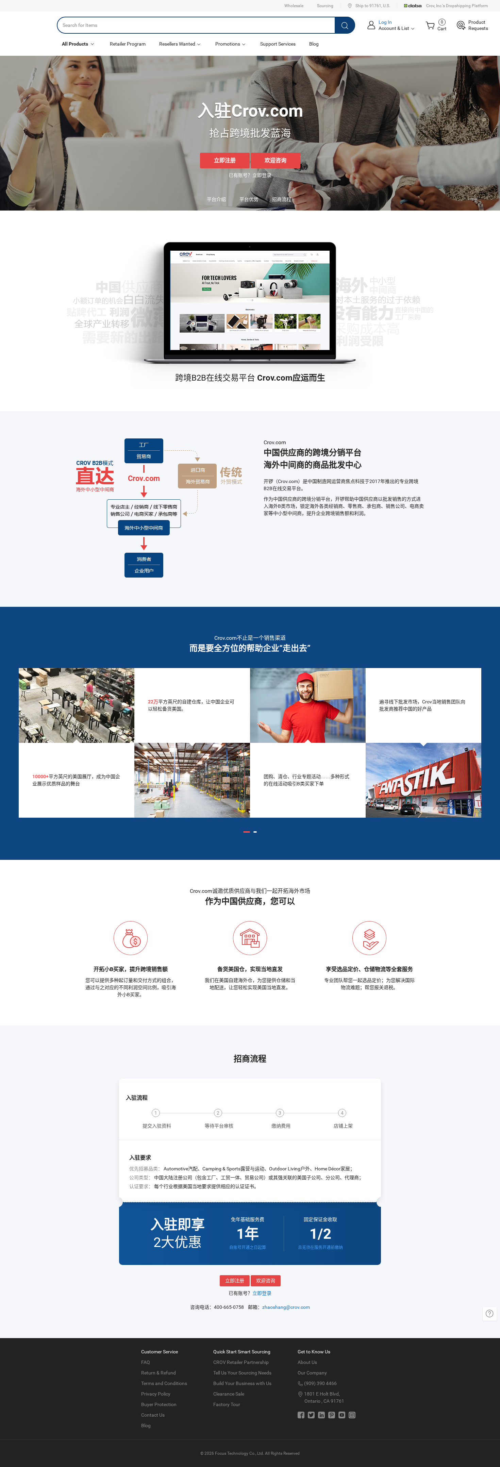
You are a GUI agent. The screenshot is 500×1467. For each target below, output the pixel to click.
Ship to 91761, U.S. (372, 5)
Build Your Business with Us (242, 1383)
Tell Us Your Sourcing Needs (242, 1373)
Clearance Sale (228, 1394)
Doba (413, 5)
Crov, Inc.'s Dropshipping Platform (457, 5)
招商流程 (281, 199)
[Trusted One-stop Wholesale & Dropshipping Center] (28, 25)
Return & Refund (158, 1373)
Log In (385, 22)
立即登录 (261, 175)
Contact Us (153, 1415)
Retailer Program (128, 44)
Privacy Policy (155, 1394)
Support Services (278, 44)
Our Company (312, 1373)
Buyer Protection (159, 1404)
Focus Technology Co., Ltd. (239, 1453)
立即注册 (225, 160)
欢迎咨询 (275, 160)
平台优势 (249, 199)
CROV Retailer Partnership (241, 1362)
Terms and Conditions (164, 1383)
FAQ (145, 1362)
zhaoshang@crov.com (286, 1307)
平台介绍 (216, 199)
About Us (307, 1362)
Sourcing (325, 5)
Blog (314, 44)
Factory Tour (226, 1404)
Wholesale (293, 5)
